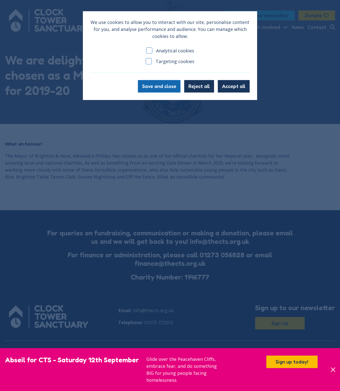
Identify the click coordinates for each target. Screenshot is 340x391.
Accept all (233, 86)
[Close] (333, 369)
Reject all (199, 86)
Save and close (159, 86)
